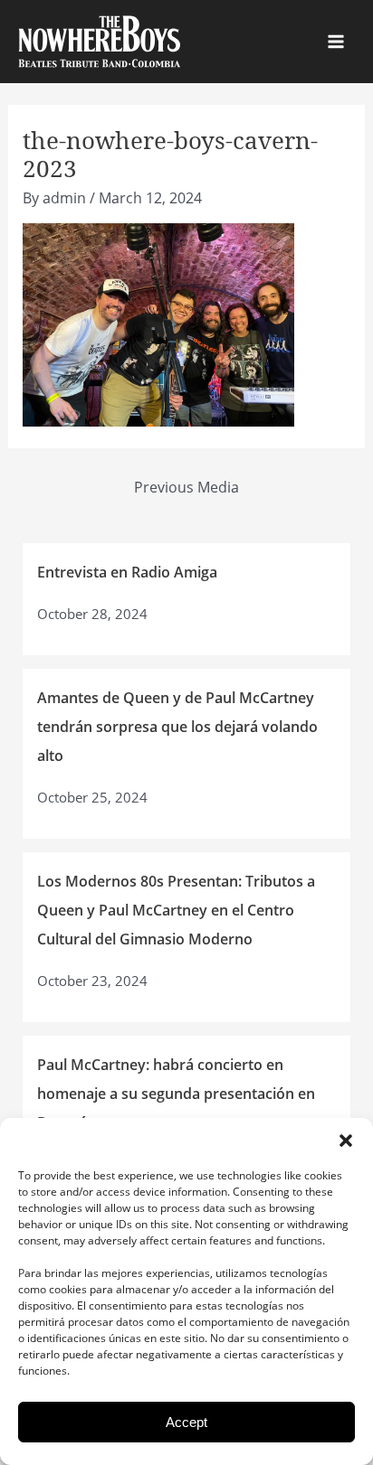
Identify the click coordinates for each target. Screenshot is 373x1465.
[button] (346, 1141)
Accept (186, 1422)
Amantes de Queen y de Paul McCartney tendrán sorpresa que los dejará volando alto (177, 726)
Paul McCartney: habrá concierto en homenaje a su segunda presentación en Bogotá (176, 1093)
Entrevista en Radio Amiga (127, 572)
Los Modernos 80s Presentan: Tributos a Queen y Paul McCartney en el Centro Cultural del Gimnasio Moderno (176, 910)
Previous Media (186, 487)
